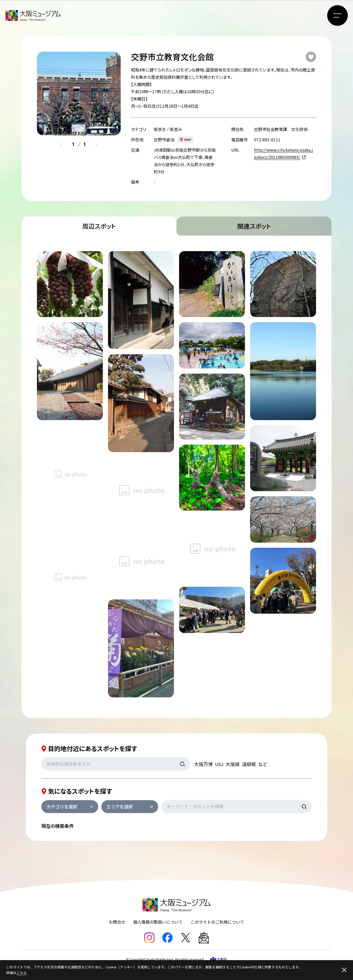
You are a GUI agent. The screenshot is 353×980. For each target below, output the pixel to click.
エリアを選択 (119, 806)
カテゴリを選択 (62, 806)
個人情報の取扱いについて (158, 922)
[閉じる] (344, 970)
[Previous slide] (61, 144)
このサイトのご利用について (217, 922)
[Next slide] (96, 144)
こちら (22, 972)
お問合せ (117, 922)
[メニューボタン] (337, 15)
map (187, 140)
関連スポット (254, 225)
